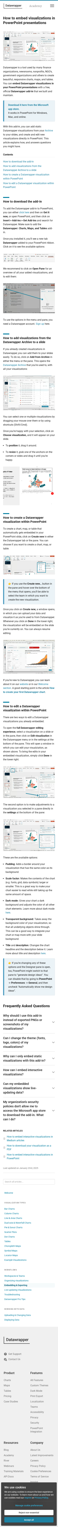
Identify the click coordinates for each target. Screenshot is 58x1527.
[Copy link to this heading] (45, 201)
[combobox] (29, 1181)
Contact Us (14, 1359)
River (6, 1460)
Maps (7, 1385)
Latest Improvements (41, 1455)
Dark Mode (36, 1390)
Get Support (14, 1353)
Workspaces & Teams (14, 1276)
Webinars (9, 1466)
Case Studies (11, 1401)
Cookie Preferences (40, 1471)
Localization (37, 1401)
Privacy (34, 1417)
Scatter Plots (10, 1232)
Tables (7, 1241)
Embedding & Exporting (15, 1285)
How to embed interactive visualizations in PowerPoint (30, 1156)
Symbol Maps (10, 1250)
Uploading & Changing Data (17, 1315)
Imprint (34, 1482)
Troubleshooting (12, 1294)
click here (24, 212)
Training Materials (14, 1471)
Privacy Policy (38, 1466)
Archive (49, 130)
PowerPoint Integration (36, 1430)
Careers (34, 1460)
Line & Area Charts (13, 1218)
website (24, 684)
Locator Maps (11, 1255)
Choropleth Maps (12, 1246)
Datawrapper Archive (14, 365)
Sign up (40, 323)
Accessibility (37, 1412)
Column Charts (11, 1213)
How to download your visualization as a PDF (29, 1147)
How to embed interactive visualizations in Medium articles (30, 1138)
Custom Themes (39, 1385)
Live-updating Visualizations (17, 1290)
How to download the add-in (18, 161)
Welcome (8, 1193)
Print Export (36, 1396)
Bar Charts (9, 1209)
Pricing (7, 1396)
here (8, 912)
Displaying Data (11, 1320)
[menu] (51, 6)
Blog (6, 1449)
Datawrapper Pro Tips (14, 1299)
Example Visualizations (15, 1260)
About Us (35, 1449)
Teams (34, 1406)
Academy (35, 6)
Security (34, 1422)
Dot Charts (9, 1236)
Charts (7, 1380)
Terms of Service (39, 1476)
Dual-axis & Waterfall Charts (17, 1223)
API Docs (9, 1476)
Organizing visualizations (16, 1280)
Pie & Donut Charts (13, 1227)
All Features (36, 1380)
